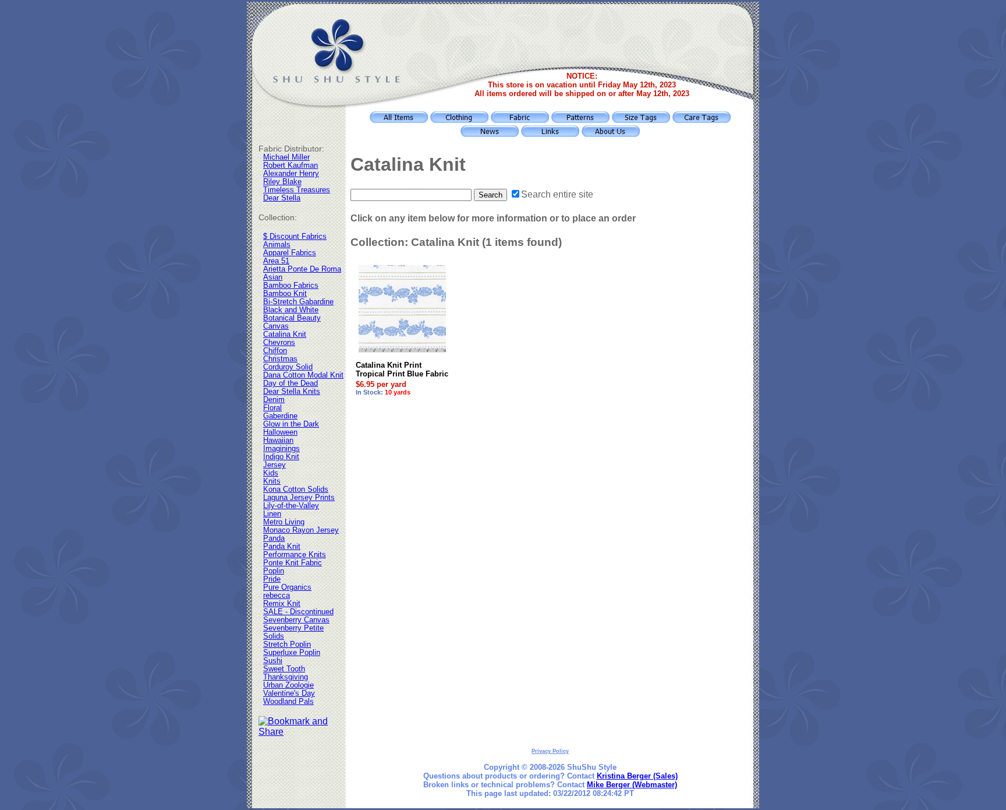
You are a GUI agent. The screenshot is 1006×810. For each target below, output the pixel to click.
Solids (273, 636)
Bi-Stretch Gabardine (298, 302)
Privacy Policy (550, 751)
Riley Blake (282, 182)
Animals (277, 245)
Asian (272, 277)
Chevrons (279, 343)
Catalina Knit (284, 334)
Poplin (273, 571)
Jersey (274, 465)
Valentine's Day (289, 693)
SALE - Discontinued (298, 612)
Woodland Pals (288, 702)
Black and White (290, 310)
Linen (272, 514)
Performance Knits (294, 555)
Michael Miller (286, 157)
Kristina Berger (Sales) (637, 776)
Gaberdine (280, 416)
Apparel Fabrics (289, 253)
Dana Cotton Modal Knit (303, 375)
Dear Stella (281, 198)
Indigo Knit (281, 457)
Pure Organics (287, 587)
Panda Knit (281, 547)
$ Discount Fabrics (295, 237)
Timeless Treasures (296, 190)
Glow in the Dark (291, 424)
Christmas (280, 359)
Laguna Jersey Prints (299, 498)
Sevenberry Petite (293, 628)
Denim (274, 400)
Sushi (272, 661)
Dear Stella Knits (291, 392)
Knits (272, 481)
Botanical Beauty (292, 318)
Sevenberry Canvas (296, 620)
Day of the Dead (290, 383)
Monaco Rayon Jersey (301, 530)
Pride (272, 579)
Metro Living (283, 522)
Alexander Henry (291, 174)
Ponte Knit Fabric (292, 563)
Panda (274, 538)
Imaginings (281, 449)
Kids (270, 473)
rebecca (276, 595)
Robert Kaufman (290, 165)
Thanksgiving (285, 677)
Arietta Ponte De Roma (302, 269)
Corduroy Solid (288, 367)
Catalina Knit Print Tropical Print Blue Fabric (402, 369)
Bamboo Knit (285, 294)
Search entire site (557, 194)
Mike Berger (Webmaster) (632, 784)
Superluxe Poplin (291, 653)
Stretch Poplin (287, 644)
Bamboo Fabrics (290, 285)
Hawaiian (278, 440)
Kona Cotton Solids (295, 489)
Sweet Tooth (284, 669)
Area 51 (276, 261)
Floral (272, 408)
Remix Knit (281, 604)
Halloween (280, 432)
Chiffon (275, 351)
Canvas (276, 326)
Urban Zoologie (288, 685)
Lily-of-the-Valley (291, 506)
